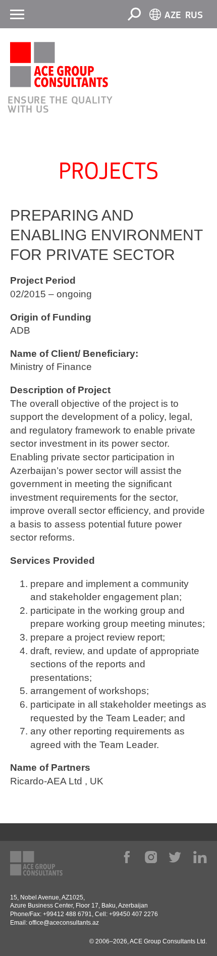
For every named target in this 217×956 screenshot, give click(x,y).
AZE (173, 15)
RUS (194, 15)
